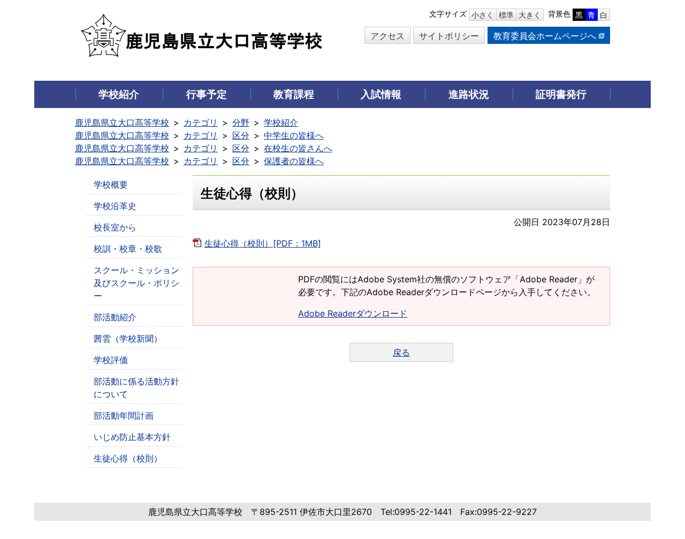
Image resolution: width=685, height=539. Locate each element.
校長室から (115, 227)
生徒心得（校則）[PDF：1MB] (262, 243)
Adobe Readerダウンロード (352, 313)
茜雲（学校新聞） (128, 338)
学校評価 (111, 360)
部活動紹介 (115, 317)
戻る (401, 352)
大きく (530, 14)
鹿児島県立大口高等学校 (122, 122)
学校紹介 (281, 122)
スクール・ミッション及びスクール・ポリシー (136, 283)
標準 (506, 14)
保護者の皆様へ (294, 161)
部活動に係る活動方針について (136, 387)
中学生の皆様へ (294, 135)
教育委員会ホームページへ (544, 35)
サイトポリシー (449, 35)
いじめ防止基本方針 (132, 437)
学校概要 (111, 184)
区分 (240, 135)
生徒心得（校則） (128, 458)
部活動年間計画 (124, 415)
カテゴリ (201, 122)
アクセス (387, 35)
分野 (240, 122)
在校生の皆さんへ (298, 148)
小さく (482, 14)
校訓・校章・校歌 (128, 248)
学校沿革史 (115, 206)
